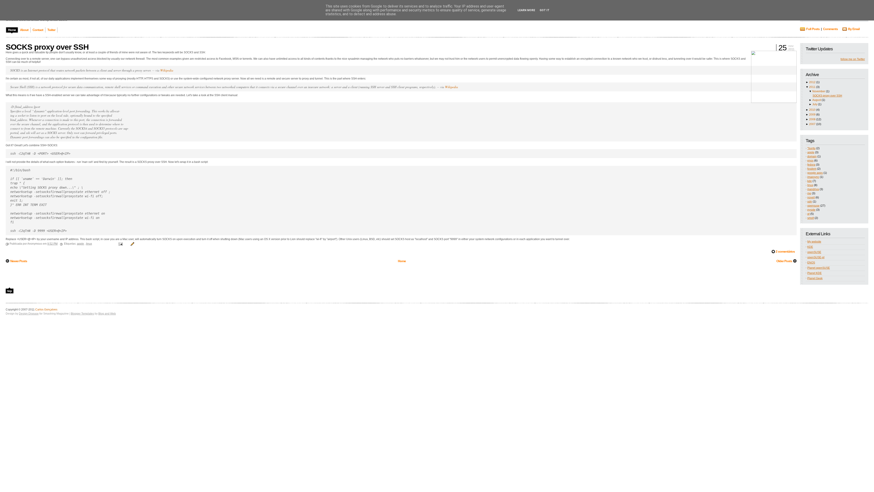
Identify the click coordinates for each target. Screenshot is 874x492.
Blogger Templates (82, 313)
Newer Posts (18, 261)
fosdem (811, 168)
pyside (811, 209)
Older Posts (784, 261)
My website (814, 241)
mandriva (813, 189)
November (818, 91)
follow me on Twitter (853, 59)
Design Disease (29, 313)
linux (810, 185)
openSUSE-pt (815, 257)
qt (808, 213)
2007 (812, 124)
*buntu (811, 148)
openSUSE (814, 252)
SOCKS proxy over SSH (827, 95)
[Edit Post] (132, 243)
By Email (854, 29)
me (809, 193)
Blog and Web (107, 313)
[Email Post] (120, 243)
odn (809, 201)
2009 (812, 114)
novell (811, 197)
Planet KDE (814, 273)
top (9, 291)
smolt (810, 218)
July (814, 104)
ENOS (811, 262)
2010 (812, 109)
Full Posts (813, 29)
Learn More (526, 10)
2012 (812, 82)
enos (810, 160)
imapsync (813, 177)
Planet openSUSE (818, 267)
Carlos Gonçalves (46, 309)
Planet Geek (815, 278)
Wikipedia (166, 70)
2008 (812, 119)
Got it (544, 10)
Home (402, 261)
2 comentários (785, 251)
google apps (815, 172)
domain (812, 156)
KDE (810, 247)
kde (809, 181)
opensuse (813, 205)
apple (810, 152)
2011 (812, 87)
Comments (830, 29)
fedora (811, 164)
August (816, 100)
